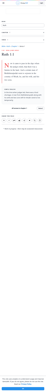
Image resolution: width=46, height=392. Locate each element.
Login (41, 3)
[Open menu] (3, 3)
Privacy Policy (26, 384)
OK (23, 389)
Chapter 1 (14, 46)
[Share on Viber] (35, 120)
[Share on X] (29, 120)
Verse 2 (40, 108)
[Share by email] (4, 120)
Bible (3, 46)
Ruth (8, 46)
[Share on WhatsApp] (40, 120)
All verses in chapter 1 (19, 108)
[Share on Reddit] (19, 120)
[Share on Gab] (14, 120)
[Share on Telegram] (24, 120)
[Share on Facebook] (9, 120)
